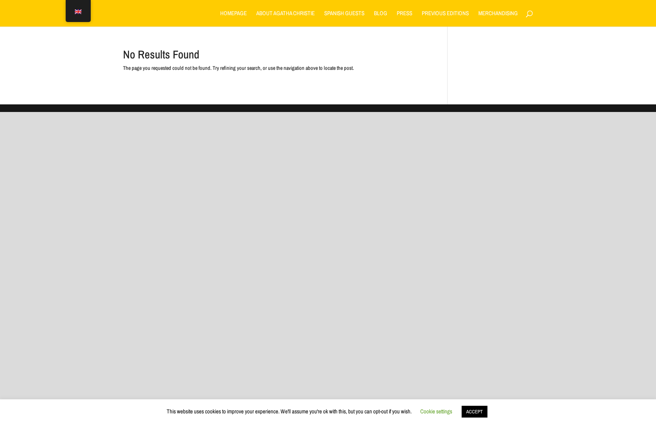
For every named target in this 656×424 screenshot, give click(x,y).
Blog (380, 14)
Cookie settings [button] (436, 411)
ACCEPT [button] (474, 411)
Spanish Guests (344, 14)
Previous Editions (445, 14)
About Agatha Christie (285, 14)
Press (404, 14)
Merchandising (498, 14)
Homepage (233, 14)
